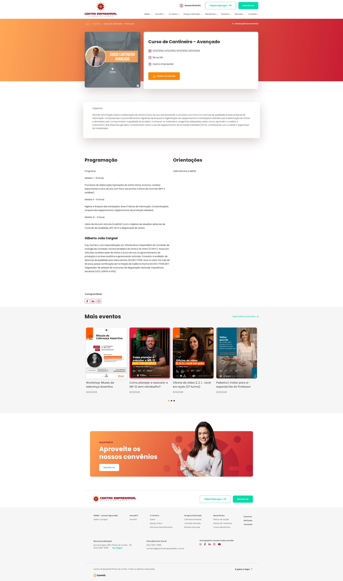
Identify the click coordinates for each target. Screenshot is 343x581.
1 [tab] (168, 400)
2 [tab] (171, 400)
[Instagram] (214, 544)
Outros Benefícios (221, 527)
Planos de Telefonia (222, 523)
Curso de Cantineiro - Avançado (119, 23)
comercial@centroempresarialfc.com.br (165, 548)
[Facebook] (87, 301)
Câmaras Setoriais (192, 519)
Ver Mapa (117, 548)
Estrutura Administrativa (161, 527)
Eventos (96, 23)
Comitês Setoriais (192, 523)
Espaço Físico (156, 523)
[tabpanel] (106, 361)
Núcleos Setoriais (192, 527)
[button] (149, 14)
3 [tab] (174, 400)
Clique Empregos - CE (221, 5)
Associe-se (248, 5)
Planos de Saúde (221, 519)
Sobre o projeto (101, 519)
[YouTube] (219, 544)
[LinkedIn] (93, 301)
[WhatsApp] (98, 301)
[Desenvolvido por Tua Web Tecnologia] (100, 574)
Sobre (152, 519)
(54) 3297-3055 (101, 548)
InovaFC (133, 519)
